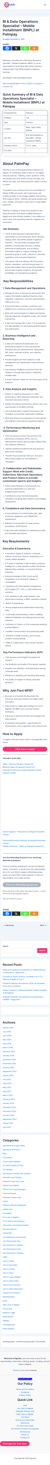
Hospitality (7, 1213)
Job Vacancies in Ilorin (12, 1249)
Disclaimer (25, 1392)
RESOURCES (8, 1317)
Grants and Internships (25, 1420)
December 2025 (9, 1059)
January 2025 (8, 1103)
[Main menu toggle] (45, 4)
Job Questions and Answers (14, 1237)
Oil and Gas (7, 1309)
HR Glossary (25, 1432)
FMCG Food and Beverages (14, 1189)
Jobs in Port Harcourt (11, 1285)
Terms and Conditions (25, 1389)
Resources (25, 1423)
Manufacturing (9, 1297)
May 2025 (7, 1087)
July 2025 (7, 1079)
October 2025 (8, 1067)
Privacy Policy (25, 1395)
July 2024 (7, 1127)
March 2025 (8, 1095)
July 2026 (7, 1032)
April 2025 (7, 1091)
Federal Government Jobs (13, 1181)
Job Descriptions (10, 1229)
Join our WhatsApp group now (22, 885)
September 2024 (10, 1119)
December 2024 (9, 1107)
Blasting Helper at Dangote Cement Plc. (19, 767)
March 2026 (8, 1047)
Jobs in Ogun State (10, 1281)
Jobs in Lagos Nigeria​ (12, 1277)
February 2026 (9, 1051)
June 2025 (7, 1083)
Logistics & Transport (11, 1293)
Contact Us (25, 1438)
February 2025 (9, 1099)
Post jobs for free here (15, 1443)
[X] (16, 48)
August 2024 (8, 1123)
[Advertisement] (25, 803)
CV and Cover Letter (25, 1426)
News (5, 1301)
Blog (4, 1153)
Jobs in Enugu (8, 1269)
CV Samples (8, 1169)
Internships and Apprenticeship (16, 1225)
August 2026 (8, 1028)
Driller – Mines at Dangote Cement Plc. (18, 764)
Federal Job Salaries (11, 1185)
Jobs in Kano (8, 1273)
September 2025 (10, 1071)
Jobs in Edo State (10, 1265)
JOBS (5, 1257)
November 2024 (9, 1111)
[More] (34, 48)
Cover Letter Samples (11, 1161)
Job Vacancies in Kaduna (13, 1253)
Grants (5, 1201)
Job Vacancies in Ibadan (13, 1245)
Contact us (17, 1370)
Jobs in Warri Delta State (13, 1289)
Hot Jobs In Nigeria (11, 1217)
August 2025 (8, 1075)
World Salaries (8, 1329)
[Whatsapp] (25, 48)
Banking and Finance (11, 1150)
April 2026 (7, 1044)
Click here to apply (25, 749)
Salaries (6, 1321)
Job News (25, 1417)
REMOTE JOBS (9, 1313)
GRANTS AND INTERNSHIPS (14, 1205)
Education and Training (12, 1177)
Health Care (7, 1209)
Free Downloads (9, 1193)
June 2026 (7, 1036)
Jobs (25, 1405)
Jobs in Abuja (8, 1261)
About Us (25, 1435)
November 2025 (9, 1063)
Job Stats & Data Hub (11, 1241)
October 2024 (8, 1115)
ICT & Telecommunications (14, 1221)
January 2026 (8, 1055)
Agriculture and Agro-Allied (14, 1146)
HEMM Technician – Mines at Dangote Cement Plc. (23, 846)
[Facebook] (7, 48)
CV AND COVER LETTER (13, 1165)
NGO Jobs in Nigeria (11, 1305)
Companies (7, 1157)
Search (5, 946)
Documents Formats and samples (16, 1173)
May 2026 (7, 1040)
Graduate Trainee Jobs (12, 1197)
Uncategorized (9, 1325)
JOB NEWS (7, 1233)
